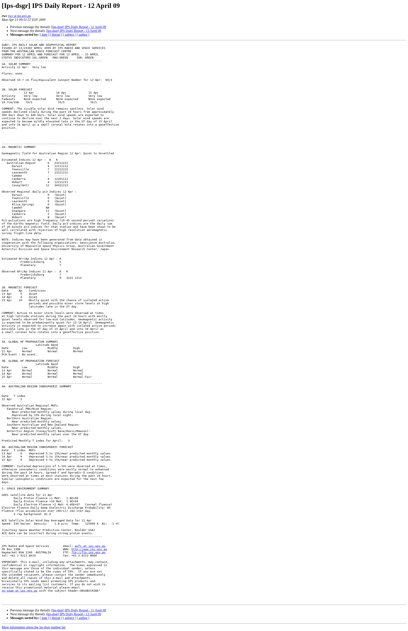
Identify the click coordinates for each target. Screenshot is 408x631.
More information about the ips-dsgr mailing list (33, 627)
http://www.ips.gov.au (89, 549)
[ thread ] (56, 34)
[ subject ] (69, 34)
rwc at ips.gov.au (19, 16)
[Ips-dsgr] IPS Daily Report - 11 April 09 (78, 27)
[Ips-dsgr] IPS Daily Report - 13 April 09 (73, 31)
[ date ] (44, 34)
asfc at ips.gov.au (90, 546)
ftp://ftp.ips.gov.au (88, 552)
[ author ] (83, 34)
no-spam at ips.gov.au (19, 590)
